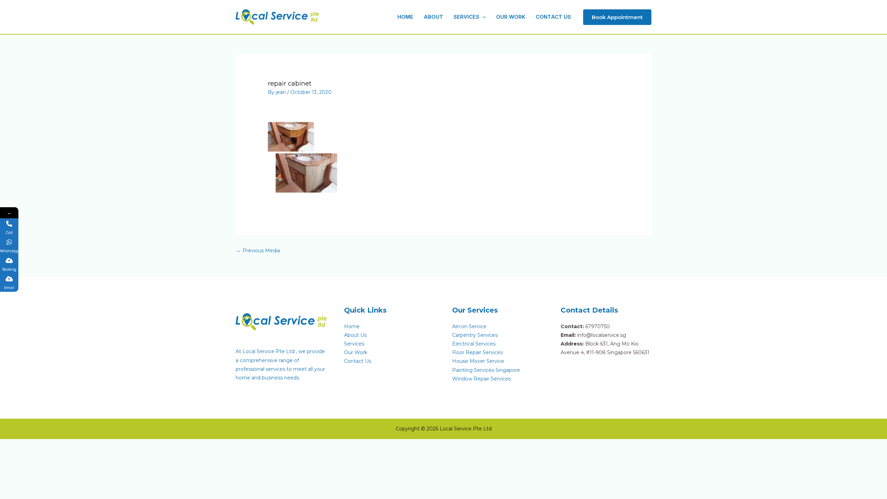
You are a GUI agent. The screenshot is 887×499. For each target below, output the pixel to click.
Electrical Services (473, 344)
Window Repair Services (481, 379)
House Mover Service (478, 361)
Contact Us (357, 361)
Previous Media (258, 250)
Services (354, 344)
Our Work (355, 352)
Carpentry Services (475, 335)
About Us (355, 335)
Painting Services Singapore (486, 370)
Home (352, 326)
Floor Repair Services (477, 352)
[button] (482, 17)
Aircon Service (469, 326)
